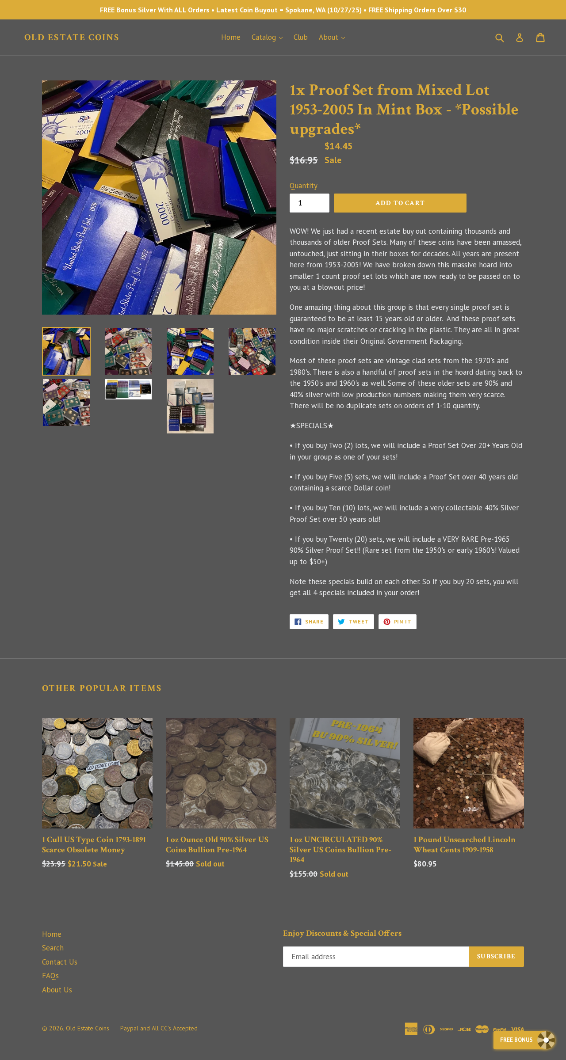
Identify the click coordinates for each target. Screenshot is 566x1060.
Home (231, 37)
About (334, 37)
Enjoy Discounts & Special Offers (342, 934)
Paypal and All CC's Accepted (159, 1028)
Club (301, 37)
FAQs (50, 975)
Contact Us (59, 962)
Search (53, 948)
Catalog (269, 37)
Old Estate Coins (72, 37)
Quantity (303, 185)
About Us (57, 990)
